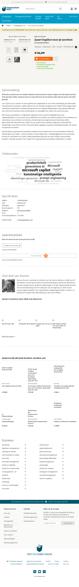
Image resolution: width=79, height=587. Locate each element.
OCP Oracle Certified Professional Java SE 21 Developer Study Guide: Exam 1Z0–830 (39, 388)
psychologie (44, 465)
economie (5, 458)
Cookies (65, 561)
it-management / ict (9, 472)
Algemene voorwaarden (34, 561)
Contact (6, 517)
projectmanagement (47, 462)
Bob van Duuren (40, 36)
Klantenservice (10, 509)
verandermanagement (48, 475)
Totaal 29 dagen (8, 42)
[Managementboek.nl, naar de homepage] (10, 11)
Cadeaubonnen (29, 521)
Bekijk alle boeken (8, 336)
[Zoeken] (60, 9)
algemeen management (10, 448)
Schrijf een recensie (11, 245)
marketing (5, 482)
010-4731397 (73, 16)
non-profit (5, 488)
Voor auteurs (8, 535)
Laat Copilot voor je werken (36, 25)
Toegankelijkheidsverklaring (35, 564)
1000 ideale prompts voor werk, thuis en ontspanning (59, 326)
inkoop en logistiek (8, 465)
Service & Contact (53, 564)
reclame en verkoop (46, 468)
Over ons (7, 513)
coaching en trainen (9, 452)
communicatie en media (10, 455)
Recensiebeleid (9, 539)
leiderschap (6, 478)
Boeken (8, 25)
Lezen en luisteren (10, 531)
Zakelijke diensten (30, 513)
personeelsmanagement (48, 455)
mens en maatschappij (10, 485)
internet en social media (10, 468)
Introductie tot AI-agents (27, 324)
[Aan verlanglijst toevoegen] (56, 59)
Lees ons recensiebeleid (9, 249)
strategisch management (49, 472)
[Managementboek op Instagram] (44, 571)
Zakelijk (27, 509)
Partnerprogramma (11, 543)
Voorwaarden (8, 521)
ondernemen (44, 445)
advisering (5, 445)
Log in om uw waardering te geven (12, 260)
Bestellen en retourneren (8, 526)
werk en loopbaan (46, 478)
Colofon (48, 561)
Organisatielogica (8, 421)
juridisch (5, 475)
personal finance (45, 452)
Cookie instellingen (16, 564)
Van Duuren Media (23, 210)
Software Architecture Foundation (65, 421)
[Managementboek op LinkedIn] (34, 571)
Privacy (57, 561)
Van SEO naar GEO (8, 324)
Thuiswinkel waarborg (16, 561)
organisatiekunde (46, 448)
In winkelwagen (44, 59)
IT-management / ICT (19, 25)
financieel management (10, 462)
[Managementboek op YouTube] (39, 571)
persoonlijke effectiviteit (48, 458)
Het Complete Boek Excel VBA (11, 386)
